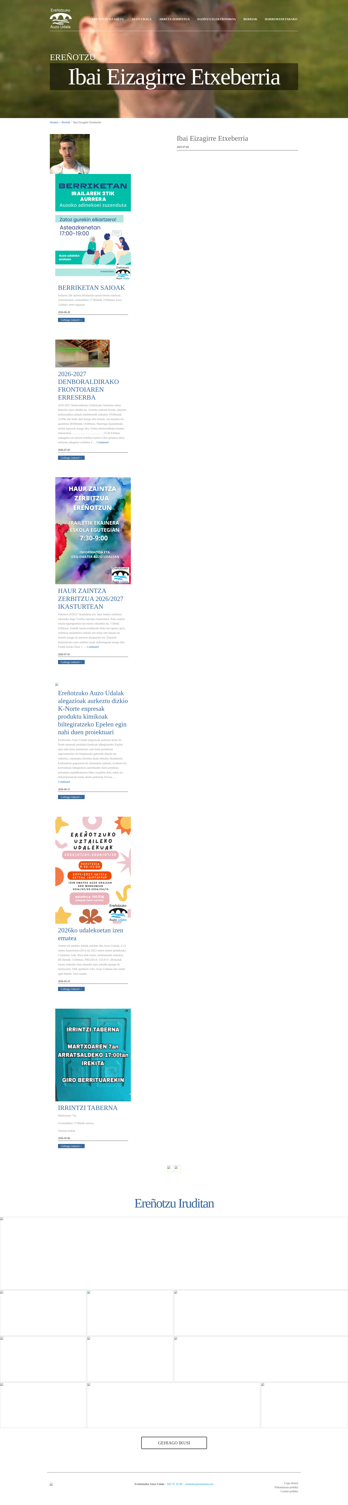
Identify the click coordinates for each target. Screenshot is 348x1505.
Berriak (250, 19)
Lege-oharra (291, 1483)
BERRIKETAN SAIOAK (91, 287)
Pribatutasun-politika (286, 1487)
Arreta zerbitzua (174, 19)
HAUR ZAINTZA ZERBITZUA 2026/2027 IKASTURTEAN (90, 598)
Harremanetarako (281, 19)
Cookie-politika (289, 1491)
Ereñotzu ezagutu (108, 19)
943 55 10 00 (174, 1484)
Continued (103, 442)
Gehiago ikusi (174, 1443)
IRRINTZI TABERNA (88, 1107)
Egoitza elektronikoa (216, 19)
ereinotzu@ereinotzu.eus (199, 1484)
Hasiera (54, 122)
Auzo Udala (142, 19)
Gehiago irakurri (70, 319)
